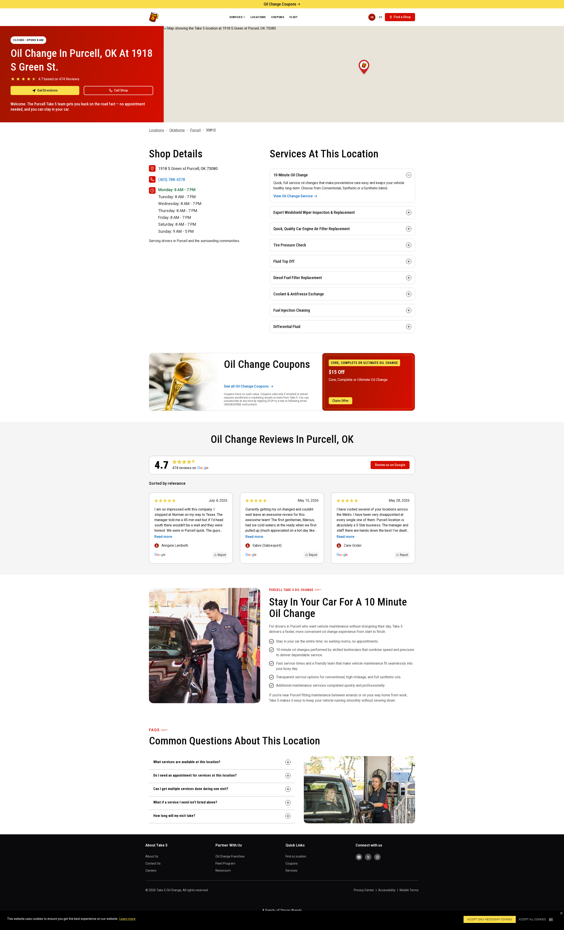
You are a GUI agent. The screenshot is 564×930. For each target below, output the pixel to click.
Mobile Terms (409, 890)
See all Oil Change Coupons (246, 386)
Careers (150, 870)
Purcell (195, 130)
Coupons (277, 17)
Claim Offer (340, 401)
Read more (163, 537)
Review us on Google (390, 465)
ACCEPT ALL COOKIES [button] (532, 919)
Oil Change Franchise (230, 856)
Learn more (127, 919)
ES (380, 17)
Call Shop (121, 90)
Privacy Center (364, 890)
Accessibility (386, 890)
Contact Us (153, 863)
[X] (368, 857)
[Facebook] (359, 857)
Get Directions (47, 90)
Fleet (293, 17)
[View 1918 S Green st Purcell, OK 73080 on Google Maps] (364, 74)
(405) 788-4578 (171, 179)
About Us (151, 856)
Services (236, 17)
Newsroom (223, 870)
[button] (561, 913)
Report (222, 555)
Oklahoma (177, 130)
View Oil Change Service (293, 196)
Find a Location (296, 856)
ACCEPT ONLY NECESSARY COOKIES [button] (489, 919)
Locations (258, 17)
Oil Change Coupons (280, 4)
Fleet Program (225, 863)
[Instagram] (377, 857)
